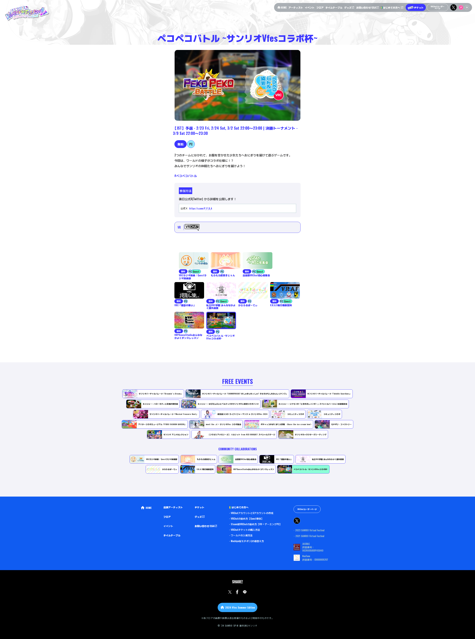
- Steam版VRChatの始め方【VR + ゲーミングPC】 (255, 524)
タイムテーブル (171, 535)
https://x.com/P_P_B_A (200, 208)
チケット (199, 507)
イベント (168, 526)
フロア (167, 516)
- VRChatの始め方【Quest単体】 (246, 518)
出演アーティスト (173, 507)
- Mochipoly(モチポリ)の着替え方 (246, 541)
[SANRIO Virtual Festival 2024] (26, 13)
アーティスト (296, 7)
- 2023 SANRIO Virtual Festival (309, 530)
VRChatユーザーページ (307, 509)
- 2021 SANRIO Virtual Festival (309, 536)
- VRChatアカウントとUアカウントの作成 (251, 513)
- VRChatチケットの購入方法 (244, 529)
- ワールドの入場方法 (241, 535)
